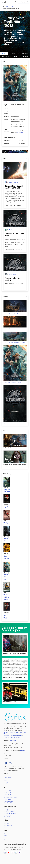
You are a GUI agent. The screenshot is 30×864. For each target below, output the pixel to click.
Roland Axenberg (14, 182)
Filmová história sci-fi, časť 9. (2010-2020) (14, 187)
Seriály (5, 835)
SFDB (7, 6)
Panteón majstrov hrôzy (10, 797)
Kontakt (12, 740)
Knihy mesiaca (7, 796)
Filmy (4, 834)
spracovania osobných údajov (11, 735)
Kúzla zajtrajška (7, 825)
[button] (15, 2)
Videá (5, 784)
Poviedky (6, 782)
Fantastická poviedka (9, 811)
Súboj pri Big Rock (6, 490)
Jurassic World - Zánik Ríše (14, 235)
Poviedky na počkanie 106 (14, 678)
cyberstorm (12, 274)
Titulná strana (7, 777)
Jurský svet (5, 539)
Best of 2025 (7, 791)
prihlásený (20, 132)
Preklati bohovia (7, 815)
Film (12, 6)
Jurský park (5, 506)
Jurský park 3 (5, 523)
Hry (4, 840)
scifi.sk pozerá (7, 799)
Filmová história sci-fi (9, 803)
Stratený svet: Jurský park (6, 616)
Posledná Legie (9, 702)
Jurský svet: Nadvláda (6, 557)
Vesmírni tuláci (7, 816)
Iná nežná (6, 823)
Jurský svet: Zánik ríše (5, 577)
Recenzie (5, 780)
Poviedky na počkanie (9, 813)
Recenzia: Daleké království (14, 653)
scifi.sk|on (6, 810)
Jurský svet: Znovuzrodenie (6, 596)
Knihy (4, 837)
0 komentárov (18, 205)
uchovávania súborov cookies (11, 737)
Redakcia (22, 750)
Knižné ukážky (7, 794)
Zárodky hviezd (7, 827)
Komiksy (5, 839)
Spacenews (6, 779)
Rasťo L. (11, 230)
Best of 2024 (7, 792)
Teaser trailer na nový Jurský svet (14, 279)
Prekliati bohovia (8, 801)
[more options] (26, 61)
